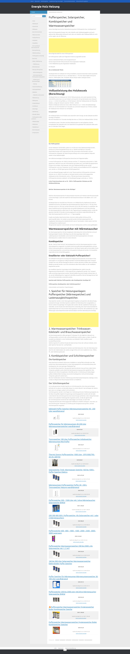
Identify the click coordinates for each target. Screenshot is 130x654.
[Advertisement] (74, 45)
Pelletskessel (35, 23)
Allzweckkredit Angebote (82, 1)
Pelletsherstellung (36, 53)
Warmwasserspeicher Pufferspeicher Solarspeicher (38, 76)
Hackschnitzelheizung (37, 86)
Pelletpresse (35, 124)
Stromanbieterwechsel (69, 1)
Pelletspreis (34, 29)
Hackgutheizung (36, 37)
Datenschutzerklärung (70, 648)
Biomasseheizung (36, 50)
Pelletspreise (35, 100)
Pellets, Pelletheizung (37, 61)
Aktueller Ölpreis (36, 114)
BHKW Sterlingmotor (37, 72)
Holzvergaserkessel (36, 89)
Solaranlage (35, 108)
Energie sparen (35, 132)
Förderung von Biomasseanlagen (36, 80)
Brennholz (34, 58)
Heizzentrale (35, 26)
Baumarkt (37, 1)
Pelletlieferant (35, 127)
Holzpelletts (35, 43)
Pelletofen (34, 92)
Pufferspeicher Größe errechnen (36, 118)
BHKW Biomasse (36, 66)
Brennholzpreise (36, 129)
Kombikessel (35, 106)
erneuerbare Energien (55, 12)
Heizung (35, 83)
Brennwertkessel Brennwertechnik (35, 46)
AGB (55, 648)
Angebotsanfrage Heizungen (56, 1)
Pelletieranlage (35, 121)
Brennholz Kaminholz (37, 32)
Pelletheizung (36, 64)
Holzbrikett (34, 40)
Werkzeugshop (44, 1)
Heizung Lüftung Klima (37, 69)
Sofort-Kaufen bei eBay (81, 420)
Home (32, 1)
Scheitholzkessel (36, 103)
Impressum (60, 648)
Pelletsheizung (35, 97)
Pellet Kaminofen (36, 34)
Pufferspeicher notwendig (38, 55)
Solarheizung (35, 111)
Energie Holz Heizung (45, 6)
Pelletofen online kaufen (38, 95)
